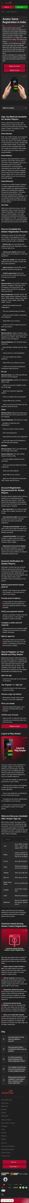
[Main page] (8, 2)
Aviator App (4, 1103)
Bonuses (3, 1109)
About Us (4, 1143)
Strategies (4, 1126)
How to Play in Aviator (8, 1123)
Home (2, 11)
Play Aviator (5, 1200)
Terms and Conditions (8, 1146)
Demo (3, 1129)
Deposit (3, 1112)
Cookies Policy (5, 1152)
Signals (3, 1139)
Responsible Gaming (7, 1149)
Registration (4, 1106)
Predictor (4, 1136)
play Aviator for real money (13, 26)
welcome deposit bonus (14, 41)
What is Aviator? (6, 1120)
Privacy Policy (5, 1156)
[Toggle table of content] (25, 108)
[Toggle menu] (2, 3)
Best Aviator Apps (6, 1100)
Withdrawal (4, 1116)
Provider (3, 1132)
